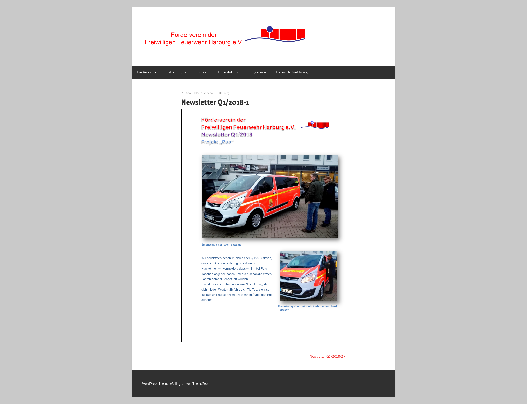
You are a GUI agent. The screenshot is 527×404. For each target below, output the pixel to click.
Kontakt (202, 72)
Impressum (258, 72)
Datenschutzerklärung (292, 72)
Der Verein (144, 72)
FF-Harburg (174, 72)
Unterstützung (228, 72)
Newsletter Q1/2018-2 (326, 356)
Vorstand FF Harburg (216, 93)
